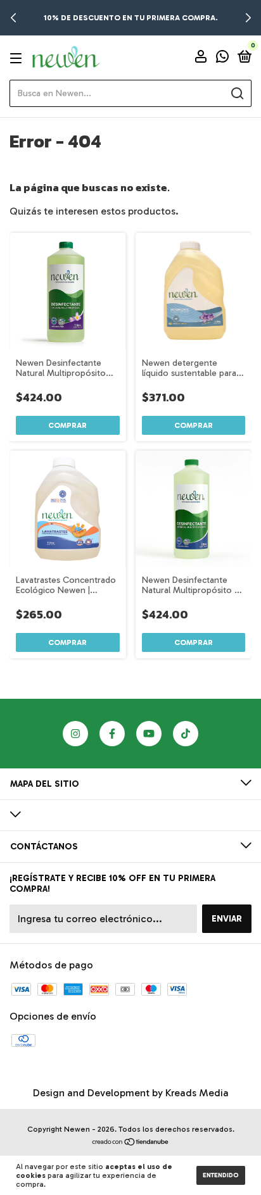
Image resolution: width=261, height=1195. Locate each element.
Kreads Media (197, 1093)
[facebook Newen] (112, 733)
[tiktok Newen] (185, 733)
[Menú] (18, 58)
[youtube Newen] (149, 733)
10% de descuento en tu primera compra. (131, 17)
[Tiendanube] (130, 1143)
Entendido (221, 1175)
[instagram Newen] (75, 733)
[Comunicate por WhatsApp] (222, 58)
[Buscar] (236, 93)
